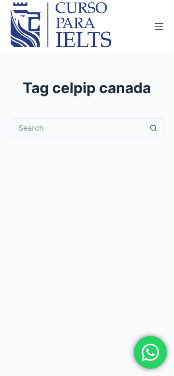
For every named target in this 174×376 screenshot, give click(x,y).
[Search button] (153, 127)
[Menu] (159, 26)
